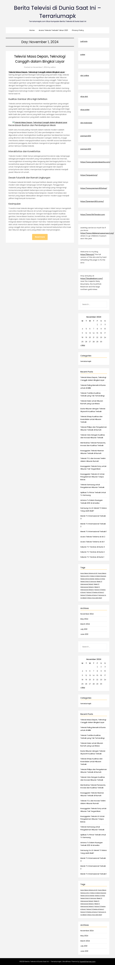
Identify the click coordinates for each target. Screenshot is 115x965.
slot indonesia (86, 123)
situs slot (84, 96)
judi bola (83, 41)
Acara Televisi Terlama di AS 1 (92, 542)
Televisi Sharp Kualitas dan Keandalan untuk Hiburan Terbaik (91, 419)
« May (82, 345)
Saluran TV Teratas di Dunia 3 (92, 547)
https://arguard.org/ (88, 175)
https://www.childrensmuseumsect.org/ (97, 233)
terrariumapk (85, 361)
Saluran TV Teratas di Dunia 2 (92, 552)
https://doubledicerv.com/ (91, 278)
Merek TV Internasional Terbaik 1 (93, 531)
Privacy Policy (78, 30)
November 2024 (87, 614)
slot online (84, 75)
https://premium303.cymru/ (92, 201)
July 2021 (83, 629)
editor (53, 67)
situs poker (85, 109)
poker (82, 54)
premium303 (85, 136)
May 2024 (84, 619)
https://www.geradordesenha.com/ (95, 162)
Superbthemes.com (87, 961)
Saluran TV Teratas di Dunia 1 (92, 557)
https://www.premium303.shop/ (93, 188)
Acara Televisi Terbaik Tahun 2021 (53, 30)
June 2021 (84, 634)
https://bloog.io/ (87, 254)
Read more (40, 237)
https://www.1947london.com (92, 214)
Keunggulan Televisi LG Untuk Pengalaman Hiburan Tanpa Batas (92, 477)
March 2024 (85, 624)
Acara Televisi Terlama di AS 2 (92, 536)
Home (32, 30)
